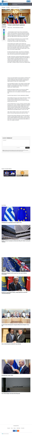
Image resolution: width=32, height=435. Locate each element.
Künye (12, 428)
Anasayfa (8, 428)
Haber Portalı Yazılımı (6, 433)
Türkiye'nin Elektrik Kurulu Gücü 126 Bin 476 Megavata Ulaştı (18, 4)
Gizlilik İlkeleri (18, 428)
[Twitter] (4, 31)
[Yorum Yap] (4, 39)
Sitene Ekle (22, 428)
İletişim (15, 428)
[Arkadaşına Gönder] (4, 36)
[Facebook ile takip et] (14, 431)
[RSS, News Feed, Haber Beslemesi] (18, 431)
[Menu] (27, 1)
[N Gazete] (5, 1)
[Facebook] (4, 29)
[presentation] (5, 4)
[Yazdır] (4, 37)
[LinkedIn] (4, 33)
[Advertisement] (18, 70)
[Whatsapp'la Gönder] (4, 34)
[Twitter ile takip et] (16, 431)
